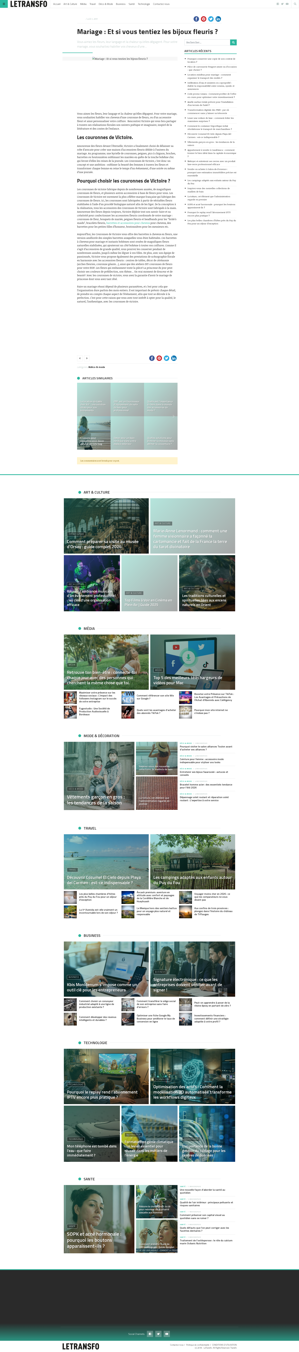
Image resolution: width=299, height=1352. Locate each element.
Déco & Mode (106, 4)
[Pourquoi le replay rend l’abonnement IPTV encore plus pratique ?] (106, 1076)
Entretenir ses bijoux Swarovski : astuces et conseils (204, 773)
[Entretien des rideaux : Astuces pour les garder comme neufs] (95, 399)
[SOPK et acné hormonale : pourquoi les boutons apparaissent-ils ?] (99, 1219)
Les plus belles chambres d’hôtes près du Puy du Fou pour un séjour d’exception (211, 222)
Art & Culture (70, 4)
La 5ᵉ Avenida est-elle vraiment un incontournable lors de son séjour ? (98, 911)
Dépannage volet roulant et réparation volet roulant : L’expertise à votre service (204, 798)
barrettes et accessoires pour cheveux (128, 223)
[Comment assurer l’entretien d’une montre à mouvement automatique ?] (129, 399)
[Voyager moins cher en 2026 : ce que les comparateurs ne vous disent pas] (185, 897)
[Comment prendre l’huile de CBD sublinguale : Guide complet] (157, 1236)
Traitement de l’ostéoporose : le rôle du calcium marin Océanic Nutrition (206, 1242)
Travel (93, 4)
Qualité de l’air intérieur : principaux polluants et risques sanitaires (206, 1203)
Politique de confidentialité (197, 1344)
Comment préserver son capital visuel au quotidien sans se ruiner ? (202, 1216)
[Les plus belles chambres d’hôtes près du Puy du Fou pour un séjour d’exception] (70, 897)
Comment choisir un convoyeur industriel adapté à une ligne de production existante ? (96, 1004)
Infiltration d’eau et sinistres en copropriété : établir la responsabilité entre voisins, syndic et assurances (210, 86)
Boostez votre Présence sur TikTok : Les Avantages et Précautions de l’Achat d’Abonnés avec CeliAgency (214, 697)
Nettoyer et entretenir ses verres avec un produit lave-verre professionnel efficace (211, 163)
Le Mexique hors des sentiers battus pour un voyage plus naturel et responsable (157, 911)
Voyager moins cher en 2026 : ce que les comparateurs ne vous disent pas (212, 897)
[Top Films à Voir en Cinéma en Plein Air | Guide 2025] (149, 583)
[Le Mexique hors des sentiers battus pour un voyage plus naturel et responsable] (127, 911)
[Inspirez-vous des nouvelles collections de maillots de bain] (157, 758)
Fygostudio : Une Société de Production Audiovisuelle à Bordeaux (94, 711)
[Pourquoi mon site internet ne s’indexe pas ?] (185, 712)
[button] (81, 416)
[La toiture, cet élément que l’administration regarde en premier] (157, 793)
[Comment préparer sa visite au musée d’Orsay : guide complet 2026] (106, 525)
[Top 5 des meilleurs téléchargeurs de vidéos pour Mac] (192, 662)
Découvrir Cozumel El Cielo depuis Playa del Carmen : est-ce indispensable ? (209, 135)
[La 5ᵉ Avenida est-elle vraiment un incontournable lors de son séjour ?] (70, 911)
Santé (132, 4)
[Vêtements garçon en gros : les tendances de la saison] (99, 776)
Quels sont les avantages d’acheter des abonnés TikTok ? (156, 711)
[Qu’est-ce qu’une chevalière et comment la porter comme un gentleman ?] (95, 433)
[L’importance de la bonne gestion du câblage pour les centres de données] (207, 1134)
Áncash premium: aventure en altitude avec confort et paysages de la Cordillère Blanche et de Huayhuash (155, 896)
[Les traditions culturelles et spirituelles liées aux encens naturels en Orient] (207, 583)
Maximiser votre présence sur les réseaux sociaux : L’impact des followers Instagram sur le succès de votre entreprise (97, 697)
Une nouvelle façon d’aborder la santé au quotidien (202, 1191)
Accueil (56, 4)
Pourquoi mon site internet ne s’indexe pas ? (211, 711)
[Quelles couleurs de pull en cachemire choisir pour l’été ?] (129, 433)
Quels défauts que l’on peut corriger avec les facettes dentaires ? (204, 1229)
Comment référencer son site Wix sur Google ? (155, 697)
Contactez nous (161, 4)
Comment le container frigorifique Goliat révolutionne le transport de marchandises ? (209, 127)
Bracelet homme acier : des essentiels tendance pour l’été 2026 (206, 786)
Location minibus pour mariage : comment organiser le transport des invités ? (209, 76)
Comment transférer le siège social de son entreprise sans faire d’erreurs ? (156, 1004)
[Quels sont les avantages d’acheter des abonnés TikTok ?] (127, 712)
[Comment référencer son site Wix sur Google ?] (127, 697)
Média (83, 4)
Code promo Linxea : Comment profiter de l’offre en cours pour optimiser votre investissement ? (211, 95)
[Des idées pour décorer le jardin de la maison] (162, 399)
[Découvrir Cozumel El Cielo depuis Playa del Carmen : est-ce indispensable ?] (106, 861)
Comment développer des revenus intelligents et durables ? (97, 1018)
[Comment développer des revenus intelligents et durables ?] (70, 1019)
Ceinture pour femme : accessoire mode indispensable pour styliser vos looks (202, 760)
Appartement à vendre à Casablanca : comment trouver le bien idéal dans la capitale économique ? (211, 153)
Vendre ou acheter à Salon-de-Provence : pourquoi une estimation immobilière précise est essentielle (211, 172)
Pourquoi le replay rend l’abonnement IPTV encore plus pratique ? (209, 214)
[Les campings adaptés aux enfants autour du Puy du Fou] (192, 861)
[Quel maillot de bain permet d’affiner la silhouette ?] (162, 433)
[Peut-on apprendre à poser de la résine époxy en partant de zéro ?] (185, 1004)
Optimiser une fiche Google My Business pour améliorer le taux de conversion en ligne (156, 1018)
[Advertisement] (127, 86)
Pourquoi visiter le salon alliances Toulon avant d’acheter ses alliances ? (206, 748)
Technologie (144, 4)
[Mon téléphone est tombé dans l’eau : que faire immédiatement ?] (92, 1134)
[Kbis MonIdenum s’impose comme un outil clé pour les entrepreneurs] (106, 969)
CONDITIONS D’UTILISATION (224, 1344)
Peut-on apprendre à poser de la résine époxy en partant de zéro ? (212, 1004)
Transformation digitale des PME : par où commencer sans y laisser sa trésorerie (208, 111)
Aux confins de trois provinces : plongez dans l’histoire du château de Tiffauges (213, 911)
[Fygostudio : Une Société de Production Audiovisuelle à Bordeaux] (70, 712)
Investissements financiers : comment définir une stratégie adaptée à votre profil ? (211, 1018)
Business (121, 4)
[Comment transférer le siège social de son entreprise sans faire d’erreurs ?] (127, 1004)
